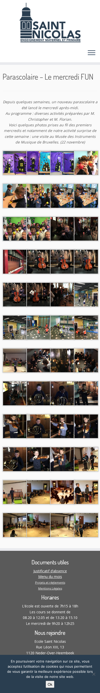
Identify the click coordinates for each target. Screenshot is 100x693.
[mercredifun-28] (86, 360)
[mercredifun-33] (15, 425)
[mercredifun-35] (62, 425)
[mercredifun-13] (15, 261)
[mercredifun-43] (62, 491)
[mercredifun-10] (38, 228)
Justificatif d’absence (50, 570)
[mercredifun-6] (38, 195)
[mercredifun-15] (62, 261)
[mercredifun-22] (38, 327)
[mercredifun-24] (86, 327)
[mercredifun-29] (15, 392)
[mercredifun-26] (38, 360)
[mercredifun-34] (38, 425)
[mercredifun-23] (62, 327)
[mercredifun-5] (15, 195)
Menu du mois (50, 576)
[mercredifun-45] (15, 524)
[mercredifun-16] (86, 261)
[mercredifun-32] (86, 392)
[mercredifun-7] (62, 195)
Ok (50, 684)
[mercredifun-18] (38, 294)
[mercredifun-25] (15, 360)
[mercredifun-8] (86, 195)
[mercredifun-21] (15, 327)
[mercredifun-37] (15, 458)
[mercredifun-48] (86, 524)
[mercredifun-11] (62, 228)
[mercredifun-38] (38, 458)
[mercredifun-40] (86, 458)
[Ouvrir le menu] (91, 53)
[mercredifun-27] (62, 360)
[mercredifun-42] (38, 491)
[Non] (93, 674)
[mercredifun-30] (38, 392)
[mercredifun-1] (15, 162)
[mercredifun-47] (62, 524)
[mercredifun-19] (62, 294)
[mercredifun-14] (38, 261)
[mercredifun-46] (38, 524)
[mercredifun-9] (15, 228)
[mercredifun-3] (62, 162)
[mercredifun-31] (62, 392)
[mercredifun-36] (86, 425)
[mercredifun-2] (38, 162)
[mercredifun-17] (15, 294)
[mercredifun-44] (86, 491)
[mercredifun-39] (62, 458)
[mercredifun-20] (86, 294)
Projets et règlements (50, 582)
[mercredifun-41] (15, 491)
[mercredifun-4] (86, 162)
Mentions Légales (50, 588)
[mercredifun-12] (86, 228)
